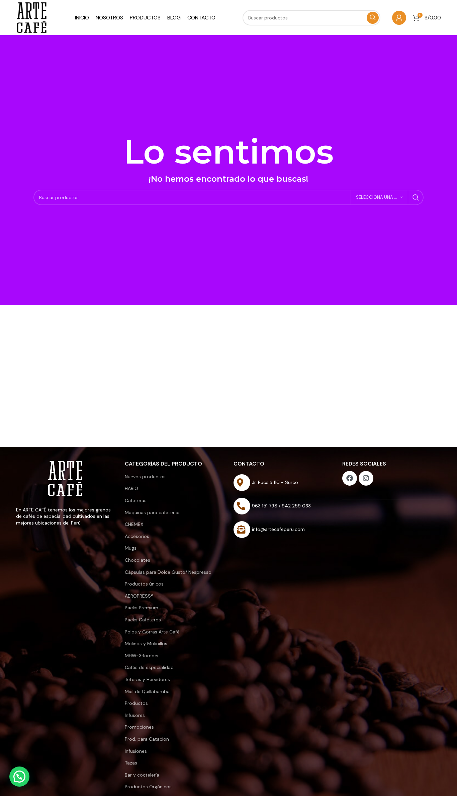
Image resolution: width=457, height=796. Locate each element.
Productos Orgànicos (148, 787)
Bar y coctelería (142, 775)
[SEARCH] (416, 197)
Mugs (130, 548)
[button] (19, 777)
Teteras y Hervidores (147, 679)
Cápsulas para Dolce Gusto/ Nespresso (168, 572)
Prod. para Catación (147, 739)
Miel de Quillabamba (147, 691)
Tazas (131, 763)
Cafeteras (136, 500)
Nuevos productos (145, 477)
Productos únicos (144, 584)
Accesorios (137, 536)
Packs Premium (141, 608)
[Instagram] (366, 478)
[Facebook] (349, 478)
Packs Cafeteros (143, 620)
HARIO (131, 488)
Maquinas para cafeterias (153, 512)
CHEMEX (134, 524)
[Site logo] (32, 17)
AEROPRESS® (139, 596)
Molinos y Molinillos (146, 643)
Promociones (139, 727)
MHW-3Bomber (142, 656)
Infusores (135, 715)
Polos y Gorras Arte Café (152, 632)
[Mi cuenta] (399, 17)
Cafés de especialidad (149, 667)
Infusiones (136, 751)
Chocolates (137, 560)
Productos (136, 703)
